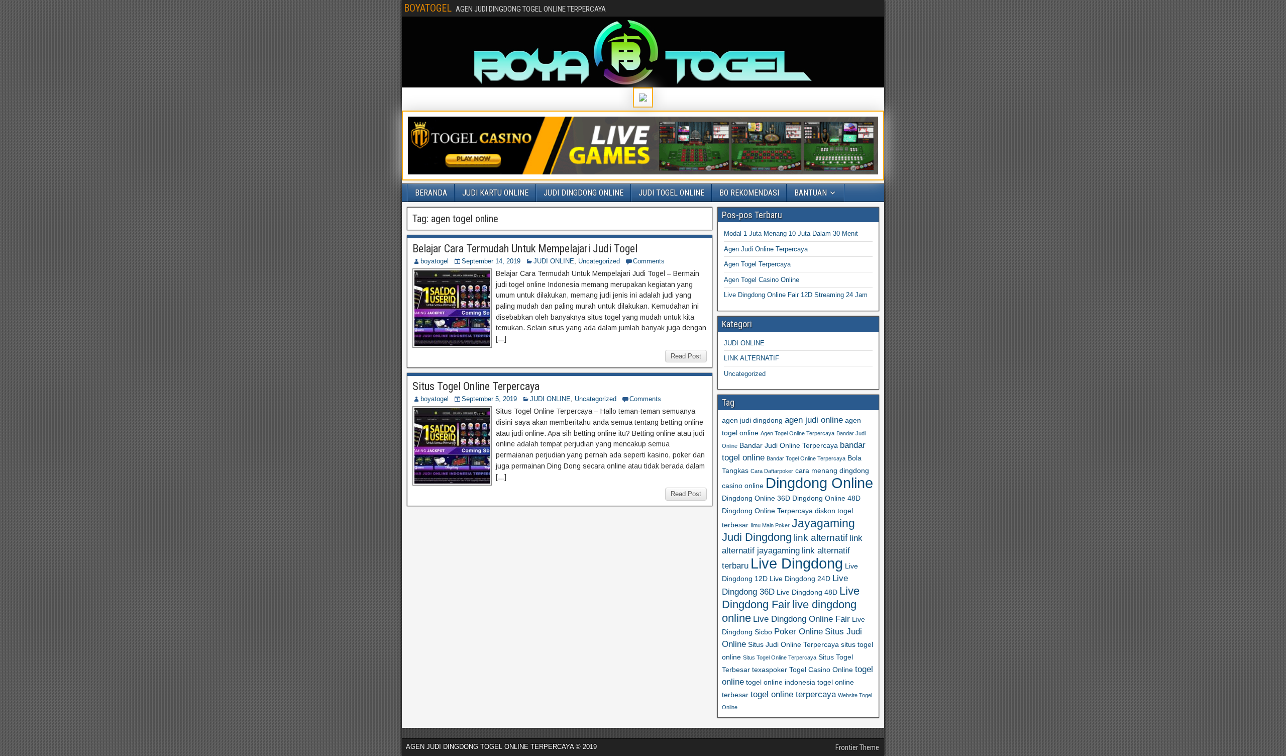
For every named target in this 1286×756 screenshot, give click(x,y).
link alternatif (820, 537)
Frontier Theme (857, 747)
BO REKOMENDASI (749, 193)
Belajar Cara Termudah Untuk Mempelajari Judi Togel (524, 248)
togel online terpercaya (793, 694)
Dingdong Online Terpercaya (767, 511)
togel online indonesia (780, 682)
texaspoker (769, 670)
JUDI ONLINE (553, 261)
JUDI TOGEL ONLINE (671, 193)
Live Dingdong (797, 563)
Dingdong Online (819, 483)
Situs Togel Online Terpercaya (476, 386)
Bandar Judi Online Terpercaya (788, 445)
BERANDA (431, 193)
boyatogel (434, 261)
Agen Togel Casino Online (761, 280)
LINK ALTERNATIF (751, 358)
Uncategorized (599, 261)
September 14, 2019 (491, 261)
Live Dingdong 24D (800, 579)
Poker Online (798, 631)
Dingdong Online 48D (826, 498)
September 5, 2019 (489, 399)
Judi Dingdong (757, 537)
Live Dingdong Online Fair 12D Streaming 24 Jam (796, 295)
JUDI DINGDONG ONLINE (583, 193)
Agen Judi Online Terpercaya (766, 249)
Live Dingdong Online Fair (801, 619)
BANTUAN (810, 193)
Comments (649, 261)
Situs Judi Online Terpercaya (793, 644)
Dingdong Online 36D (756, 498)
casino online (743, 486)
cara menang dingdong (832, 470)
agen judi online (814, 420)
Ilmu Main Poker (770, 525)
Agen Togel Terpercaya (757, 264)
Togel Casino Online (821, 670)
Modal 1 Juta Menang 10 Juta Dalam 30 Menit (791, 233)
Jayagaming (823, 523)
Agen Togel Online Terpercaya (797, 433)
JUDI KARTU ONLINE (495, 193)
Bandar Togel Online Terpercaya (806, 458)
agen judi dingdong (752, 420)
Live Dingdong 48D (807, 592)
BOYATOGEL (428, 8)
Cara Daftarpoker (772, 471)
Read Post (686, 356)
